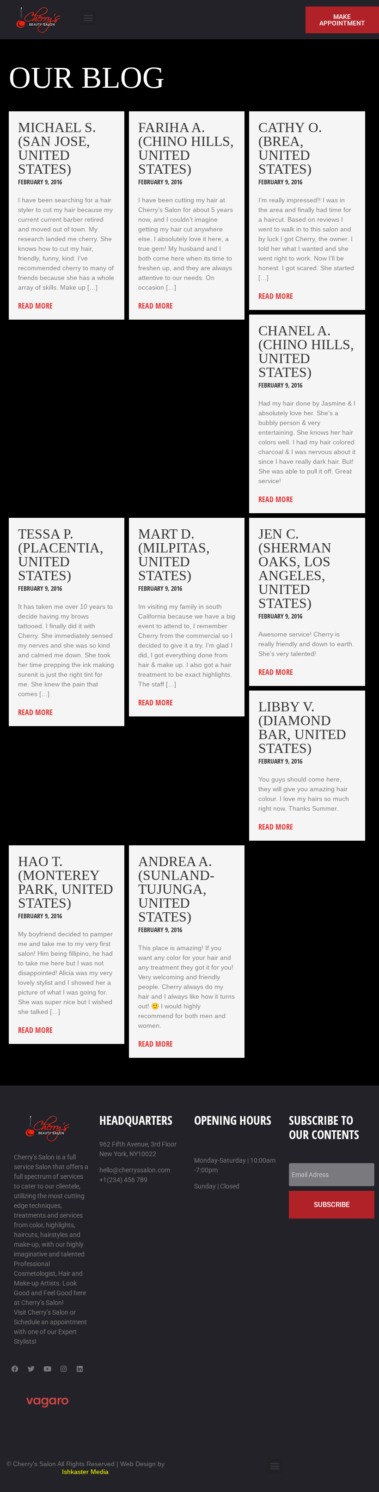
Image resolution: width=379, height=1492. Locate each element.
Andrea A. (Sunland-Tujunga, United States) (176, 889)
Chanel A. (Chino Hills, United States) (306, 351)
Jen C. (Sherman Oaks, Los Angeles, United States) (294, 568)
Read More (35, 306)
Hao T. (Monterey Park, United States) (65, 882)
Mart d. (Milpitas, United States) (174, 554)
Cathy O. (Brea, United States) (290, 148)
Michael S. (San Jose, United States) (57, 148)
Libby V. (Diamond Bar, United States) (302, 727)
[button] (88, 17)
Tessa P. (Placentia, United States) (61, 554)
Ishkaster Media (85, 1471)
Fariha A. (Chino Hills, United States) (186, 148)
